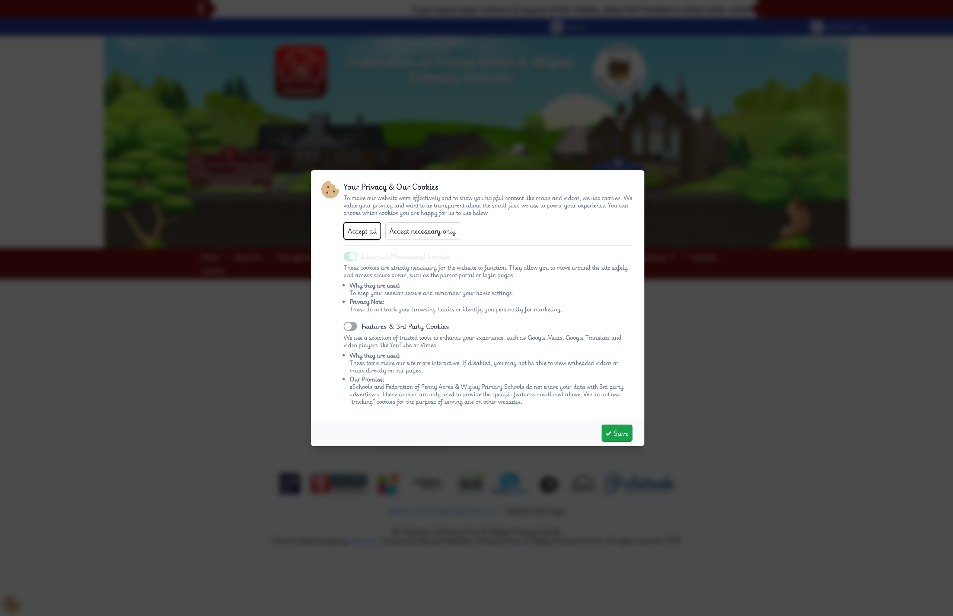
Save (620, 433)
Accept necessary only (422, 231)
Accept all (362, 231)
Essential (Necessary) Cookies (406, 256)
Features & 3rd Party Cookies (405, 326)
